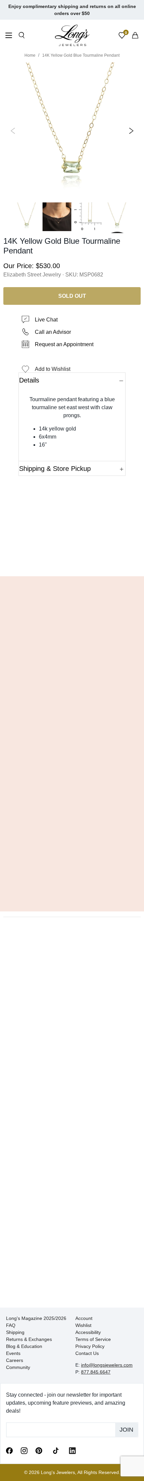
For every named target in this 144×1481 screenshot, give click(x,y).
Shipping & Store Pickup (55, 468)
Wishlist (83, 1325)
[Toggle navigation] (8, 36)
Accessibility (88, 1332)
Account (83, 1318)
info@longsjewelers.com (107, 1365)
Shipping (15, 1332)
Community (18, 1367)
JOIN (126, 1429)
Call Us (23, 561)
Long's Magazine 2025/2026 (36, 1318)
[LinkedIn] (72, 1450)
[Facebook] (9, 1450)
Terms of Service (93, 1339)
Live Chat (46, 319)
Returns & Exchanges (29, 1339)
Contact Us (87, 1353)
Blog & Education (24, 1346)
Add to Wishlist (52, 369)
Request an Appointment (64, 344)
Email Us (72, 561)
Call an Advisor (53, 332)
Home (29, 55)
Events (13, 1353)
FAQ (10, 1325)
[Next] (130, 130)
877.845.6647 (96, 1372)
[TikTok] (55, 1450)
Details (29, 380)
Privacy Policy (89, 1346)
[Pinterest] (38, 1450)
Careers (14, 1360)
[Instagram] (24, 1450)
